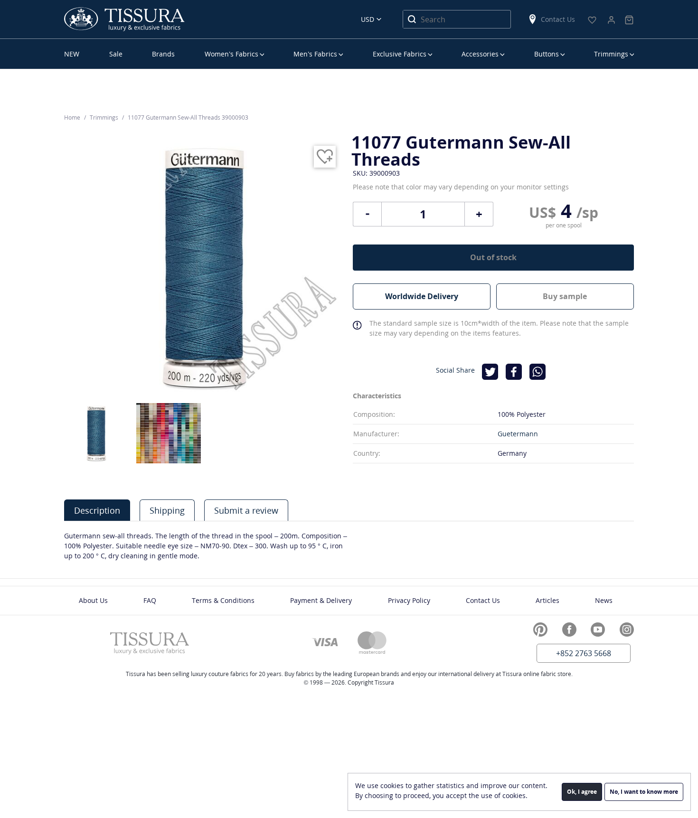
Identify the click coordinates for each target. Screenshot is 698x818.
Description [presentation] (97, 510)
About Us (93, 600)
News (604, 600)
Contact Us (558, 19)
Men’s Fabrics (315, 53)
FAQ (149, 600)
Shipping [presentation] (167, 510)
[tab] (97, 510)
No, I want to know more (644, 792)
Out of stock (493, 257)
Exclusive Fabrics (399, 53)
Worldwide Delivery (421, 296)
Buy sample (565, 296)
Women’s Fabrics (231, 53)
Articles (547, 600)
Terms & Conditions (223, 600)
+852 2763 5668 (583, 653)
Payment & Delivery (321, 600)
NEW (71, 53)
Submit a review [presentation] (246, 510)
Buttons (546, 53)
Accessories (480, 53)
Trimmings (611, 53)
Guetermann (518, 433)
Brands (163, 53)
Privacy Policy (409, 600)
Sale (116, 53)
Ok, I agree (582, 792)
